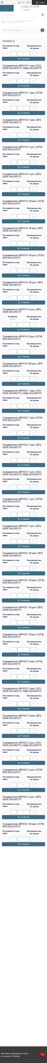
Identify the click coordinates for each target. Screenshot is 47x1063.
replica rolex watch (23, 851)
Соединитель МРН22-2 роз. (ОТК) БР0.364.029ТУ (22, 771)
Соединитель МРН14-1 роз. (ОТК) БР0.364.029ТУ (22, 148)
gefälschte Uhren (23, 854)
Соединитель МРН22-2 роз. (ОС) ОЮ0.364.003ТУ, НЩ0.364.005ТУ (22, 744)
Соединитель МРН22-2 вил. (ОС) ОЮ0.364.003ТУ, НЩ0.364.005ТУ (22, 689)
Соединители (5, 22)
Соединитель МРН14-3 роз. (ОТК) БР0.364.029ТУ (22, 337)
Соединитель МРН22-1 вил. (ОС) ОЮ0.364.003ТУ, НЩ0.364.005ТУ (22, 392)
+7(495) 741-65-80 (30, 6)
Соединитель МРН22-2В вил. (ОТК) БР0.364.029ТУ (23, 825)
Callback (26, 10)
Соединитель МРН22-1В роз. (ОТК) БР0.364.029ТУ (23, 635)
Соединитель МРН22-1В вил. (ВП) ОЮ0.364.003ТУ (23, 554)
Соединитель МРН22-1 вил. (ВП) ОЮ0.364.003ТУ (22, 446)
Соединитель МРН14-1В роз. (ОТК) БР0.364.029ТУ (23, 256)
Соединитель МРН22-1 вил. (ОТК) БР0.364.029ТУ (23, 419)
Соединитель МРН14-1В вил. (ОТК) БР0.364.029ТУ (23, 202)
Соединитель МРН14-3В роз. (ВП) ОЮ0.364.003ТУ (23, 365)
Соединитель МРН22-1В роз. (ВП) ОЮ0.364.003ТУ (23, 608)
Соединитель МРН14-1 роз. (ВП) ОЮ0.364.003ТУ (22, 175)
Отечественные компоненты (24, 21)
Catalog (9, 21)
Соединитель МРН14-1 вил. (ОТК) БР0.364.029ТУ (23, 94)
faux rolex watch (23, 862)
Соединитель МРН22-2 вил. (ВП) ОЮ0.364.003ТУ (22, 717)
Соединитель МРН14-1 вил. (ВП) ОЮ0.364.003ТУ (22, 121)
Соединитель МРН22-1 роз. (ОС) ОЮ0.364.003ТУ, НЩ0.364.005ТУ (22, 473)
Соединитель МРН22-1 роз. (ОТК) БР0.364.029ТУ (22, 500)
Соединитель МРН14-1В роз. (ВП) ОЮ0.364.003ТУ (23, 283)
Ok (43, 1055)
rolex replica (23, 859)
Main (2, 21)
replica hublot (23, 857)
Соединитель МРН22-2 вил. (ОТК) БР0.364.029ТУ (23, 662)
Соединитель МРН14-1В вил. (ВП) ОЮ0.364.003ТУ (23, 229)
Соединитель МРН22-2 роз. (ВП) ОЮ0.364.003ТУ (22, 798)
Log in (23, 2)
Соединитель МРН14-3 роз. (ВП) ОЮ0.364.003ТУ (22, 310)
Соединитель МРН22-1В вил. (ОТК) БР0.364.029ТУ (23, 581)
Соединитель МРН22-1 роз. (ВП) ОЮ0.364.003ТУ (22, 527)
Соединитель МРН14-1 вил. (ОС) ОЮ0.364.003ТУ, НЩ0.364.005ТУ (22, 67)
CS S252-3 (9, 41)
